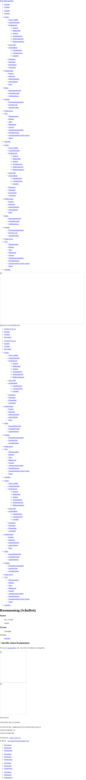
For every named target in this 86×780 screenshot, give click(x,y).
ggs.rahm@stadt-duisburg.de (18, 741)
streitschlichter (13, 82)
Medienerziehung (18, 41)
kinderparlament (13, 79)
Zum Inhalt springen (6, 1)
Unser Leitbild (13, 20)
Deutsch (15, 28)
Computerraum (18, 53)
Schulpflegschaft (13, 93)
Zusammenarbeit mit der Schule (18, 135)
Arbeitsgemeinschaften (15, 130)
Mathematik (16, 31)
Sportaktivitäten (13, 107)
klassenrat (11, 76)
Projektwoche (13, 105)
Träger (10, 138)
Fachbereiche (12, 25)
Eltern (6, 88)
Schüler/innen (8, 71)
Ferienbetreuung (13, 133)
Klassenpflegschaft (14, 90)
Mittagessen (12, 124)
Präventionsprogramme (16, 102)
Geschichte (12, 67)
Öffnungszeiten (13, 116)
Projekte (7, 99)
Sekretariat (11, 62)
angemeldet (11, 648)
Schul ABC (12, 45)
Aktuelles (7, 141)
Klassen (11, 73)
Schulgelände (12, 47)
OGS (6, 113)
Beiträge (11, 119)
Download (7, 337)
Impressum (7, 748)
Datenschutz (8, 750)
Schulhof (16, 56)
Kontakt (7, 4)
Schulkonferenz (13, 96)
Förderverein (8, 111)
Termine (7, 7)
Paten (10, 84)
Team (10, 122)
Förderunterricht (18, 39)
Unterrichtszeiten (14, 22)
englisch (15, 33)
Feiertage (7, 638)
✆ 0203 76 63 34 (10, 329)
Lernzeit (11, 127)
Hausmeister (12, 65)
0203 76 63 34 (15, 738)
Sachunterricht (17, 36)
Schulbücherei (17, 50)
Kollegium (11, 59)
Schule (6, 17)
